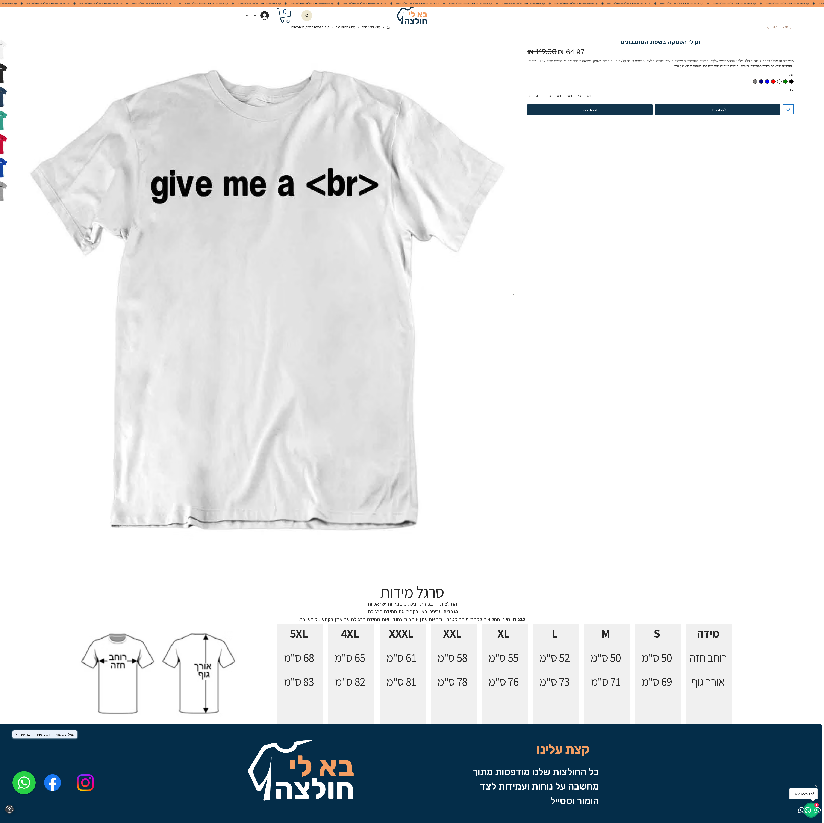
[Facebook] (52, 782)
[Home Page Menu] (388, 27)
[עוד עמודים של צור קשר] (16, 734)
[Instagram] (85, 782)
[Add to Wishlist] (788, 109)
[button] (285, 15)
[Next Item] (514, 293)
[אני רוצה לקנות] (306, 15)
